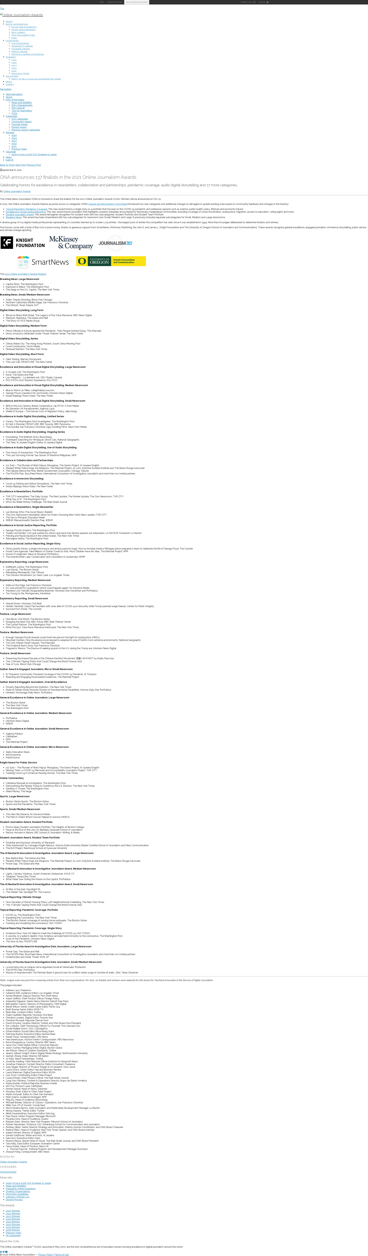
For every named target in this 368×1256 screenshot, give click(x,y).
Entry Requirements (24, 30)
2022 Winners (13, 1219)
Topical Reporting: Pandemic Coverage (26, 209)
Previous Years (20, 73)
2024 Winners (13, 1213)
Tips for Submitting (23, 35)
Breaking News (14, 217)
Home (101, 2)
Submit (10, 84)
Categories (12, 41)
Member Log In (247, 2)
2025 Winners (13, 1210)
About (9, 21)
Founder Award (21, 49)
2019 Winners (13, 1227)
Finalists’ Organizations (18, 1191)
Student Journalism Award (19, 214)
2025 (14, 60)
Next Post (20, 165)
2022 (14, 68)
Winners (11, 57)
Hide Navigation (14, 94)
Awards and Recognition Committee (107, 204)
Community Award (22, 46)
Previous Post (33, 165)
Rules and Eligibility (24, 27)
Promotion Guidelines (17, 1194)
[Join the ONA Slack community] (4, 1252)
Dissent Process (14, 1199)
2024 (14, 63)
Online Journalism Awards (136, 2)
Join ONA (262, 2)
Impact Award (20, 52)
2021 (14, 71)
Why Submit (18, 32)
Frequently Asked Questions (21, 1188)
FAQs (14, 38)
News (9, 82)
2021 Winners (13, 1221)
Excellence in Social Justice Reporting (26, 211)
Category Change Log (17, 1196)
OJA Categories (20, 43)
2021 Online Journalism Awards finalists (25, 274)
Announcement (8, 1172)
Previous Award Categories (28, 54)
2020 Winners (13, 1224)
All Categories (13, 1235)
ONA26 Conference (114, 2)
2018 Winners (13, 1230)
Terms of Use (62, 1254)
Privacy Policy (45, 1254)
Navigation (6, 89)
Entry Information (17, 24)
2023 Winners (13, 1216)
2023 (14, 65)
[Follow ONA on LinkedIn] (1, 1252)
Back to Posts (7, 165)
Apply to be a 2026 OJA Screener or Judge (36, 79)
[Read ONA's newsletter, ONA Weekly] (6, 1252)
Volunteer (12, 76)
